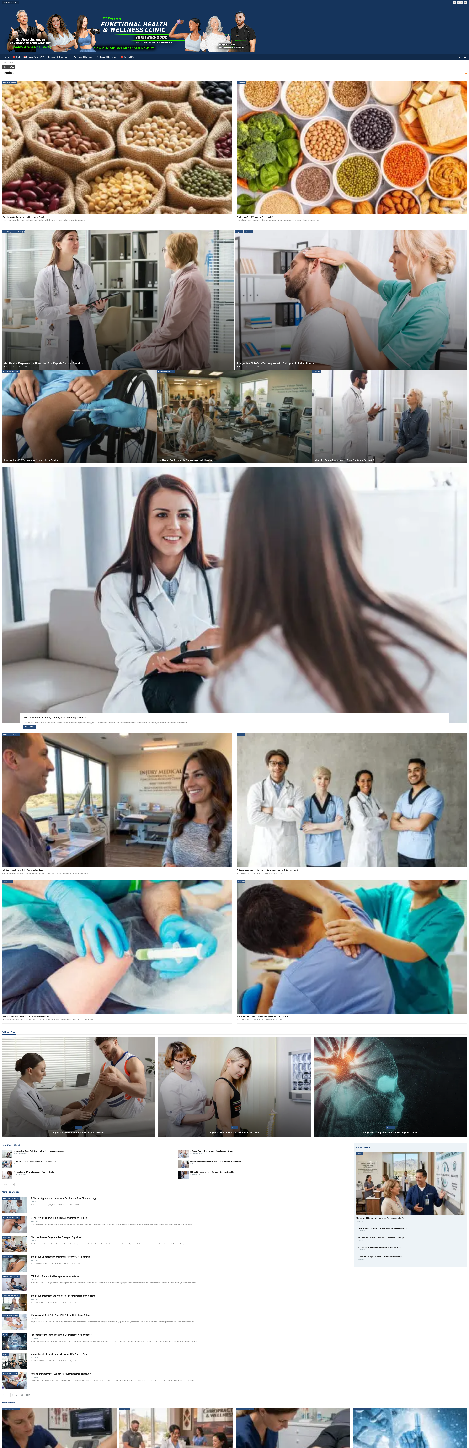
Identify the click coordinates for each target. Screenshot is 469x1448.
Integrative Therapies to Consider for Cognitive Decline (390, 1132)
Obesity (5, 1354)
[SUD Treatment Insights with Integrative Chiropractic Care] (352, 947)
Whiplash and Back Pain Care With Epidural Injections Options (61, 1315)
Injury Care (238, 232)
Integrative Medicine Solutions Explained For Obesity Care (59, 1354)
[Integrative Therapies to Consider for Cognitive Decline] (390, 1087)
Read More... (29, 727)
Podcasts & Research (106, 57)
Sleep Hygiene (7, 1256)
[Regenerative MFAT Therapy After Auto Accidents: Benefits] (79, 416)
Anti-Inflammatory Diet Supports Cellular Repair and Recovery (61, 1373)
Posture (234, 1128)
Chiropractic (241, 82)
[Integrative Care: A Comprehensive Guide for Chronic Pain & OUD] (389, 416)
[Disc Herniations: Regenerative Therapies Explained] (14, 1244)
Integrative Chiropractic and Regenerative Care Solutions (380, 1257)
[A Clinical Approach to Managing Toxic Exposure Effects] (183, 1154)
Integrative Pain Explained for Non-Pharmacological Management (215, 1161)
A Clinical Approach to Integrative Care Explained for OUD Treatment (267, 870)
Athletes (78, 1128)
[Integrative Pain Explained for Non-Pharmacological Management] (183, 1164)
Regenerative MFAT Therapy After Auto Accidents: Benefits (31, 460)
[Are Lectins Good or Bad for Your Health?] (352, 147)
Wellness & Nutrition (83, 57)
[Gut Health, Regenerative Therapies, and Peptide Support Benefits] (118, 300)
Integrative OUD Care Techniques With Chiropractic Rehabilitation (275, 363)
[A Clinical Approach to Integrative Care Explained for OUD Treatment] (352, 800)
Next (28, 1395)
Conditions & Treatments (58, 57)
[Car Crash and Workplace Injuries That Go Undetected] (117, 947)
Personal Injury (7, 881)
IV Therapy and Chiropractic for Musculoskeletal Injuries (186, 460)
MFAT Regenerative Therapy (11, 371)
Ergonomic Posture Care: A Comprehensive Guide (234, 1132)
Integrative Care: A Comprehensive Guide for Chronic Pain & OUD (344, 460)
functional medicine (9, 82)
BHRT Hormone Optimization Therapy (11, 734)
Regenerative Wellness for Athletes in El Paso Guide (78, 1132)
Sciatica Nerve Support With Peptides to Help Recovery (379, 1247)
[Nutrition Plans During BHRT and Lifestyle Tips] (117, 800)
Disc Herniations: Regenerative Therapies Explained (56, 1237)
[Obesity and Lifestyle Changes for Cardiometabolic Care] (410, 1183)
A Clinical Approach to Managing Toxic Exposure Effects (211, 1151)
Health (5, 1334)
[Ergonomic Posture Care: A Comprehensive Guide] (234, 1087)
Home (6, 57)
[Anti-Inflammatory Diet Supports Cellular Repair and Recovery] (14, 1380)
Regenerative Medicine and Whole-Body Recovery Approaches (61, 1334)
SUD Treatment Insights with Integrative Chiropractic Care (262, 1016)
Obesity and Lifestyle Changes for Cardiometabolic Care (381, 1218)
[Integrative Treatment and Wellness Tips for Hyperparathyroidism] (14, 1302)
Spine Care (6, 1237)
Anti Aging (21, 232)
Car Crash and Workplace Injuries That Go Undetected (25, 1016)
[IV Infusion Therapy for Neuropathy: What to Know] (14, 1283)
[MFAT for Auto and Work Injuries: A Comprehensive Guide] (14, 1224)
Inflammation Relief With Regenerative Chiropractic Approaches (39, 1151)
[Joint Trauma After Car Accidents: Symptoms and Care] (7, 1164)
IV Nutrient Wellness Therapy (166, 371)
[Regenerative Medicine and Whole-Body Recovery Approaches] (14, 1341)
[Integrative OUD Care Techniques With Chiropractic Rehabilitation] (350, 300)
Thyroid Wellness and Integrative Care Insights (11, 1295)
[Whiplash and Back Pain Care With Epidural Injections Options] (14, 1322)
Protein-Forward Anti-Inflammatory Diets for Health (34, 1172)
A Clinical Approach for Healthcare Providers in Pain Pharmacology (63, 1198)
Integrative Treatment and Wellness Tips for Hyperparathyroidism (63, 1295)
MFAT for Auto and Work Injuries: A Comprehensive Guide (59, 1217)
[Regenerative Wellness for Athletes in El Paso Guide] (78, 1087)
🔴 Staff (16, 57)
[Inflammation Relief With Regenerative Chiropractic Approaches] (7, 1154)
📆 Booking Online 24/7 (33, 57)
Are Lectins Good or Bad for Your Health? (255, 217)
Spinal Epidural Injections (10, 1315)
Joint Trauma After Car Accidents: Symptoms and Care (35, 1161)
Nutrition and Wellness (10, 1373)
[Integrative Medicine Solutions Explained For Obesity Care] (14, 1361)
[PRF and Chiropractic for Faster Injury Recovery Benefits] (183, 1175)
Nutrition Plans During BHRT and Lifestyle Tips (22, 870)
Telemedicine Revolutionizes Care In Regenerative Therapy (381, 1238)
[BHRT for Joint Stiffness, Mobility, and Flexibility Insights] (234, 595)
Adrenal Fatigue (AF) (9, 232)
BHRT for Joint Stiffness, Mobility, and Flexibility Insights (54, 717)
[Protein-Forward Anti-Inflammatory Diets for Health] (7, 1175)
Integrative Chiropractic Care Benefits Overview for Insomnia (60, 1256)
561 (21, 1395)
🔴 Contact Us (127, 57)
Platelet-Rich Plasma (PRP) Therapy (11, 1409)
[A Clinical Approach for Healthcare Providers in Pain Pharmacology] (14, 1205)
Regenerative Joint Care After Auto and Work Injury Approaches (382, 1228)
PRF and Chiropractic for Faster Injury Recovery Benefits (212, 1172)
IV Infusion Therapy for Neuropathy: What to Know (55, 1276)
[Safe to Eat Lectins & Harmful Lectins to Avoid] (117, 147)
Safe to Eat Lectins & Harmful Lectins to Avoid (23, 217)
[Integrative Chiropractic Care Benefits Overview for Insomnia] (14, 1263)
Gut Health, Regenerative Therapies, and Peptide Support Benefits (43, 363)
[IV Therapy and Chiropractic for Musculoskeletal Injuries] (234, 416)
